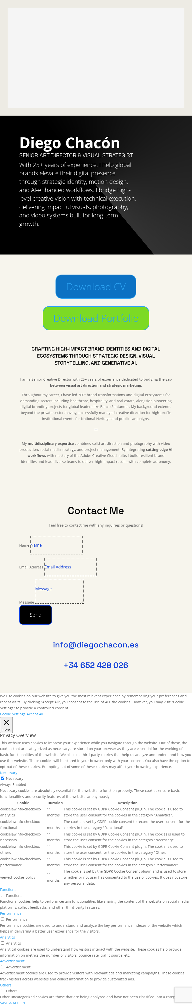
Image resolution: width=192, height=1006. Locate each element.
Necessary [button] (8, 772)
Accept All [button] (35, 714)
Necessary (14, 778)
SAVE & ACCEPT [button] (13, 1002)
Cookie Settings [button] (13, 714)
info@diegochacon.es (96, 645)
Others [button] (6, 985)
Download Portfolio (96, 318)
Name (24, 545)
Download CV (96, 286)
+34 (96, 665)
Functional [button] (9, 889)
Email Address (31, 567)
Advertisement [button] (12, 961)
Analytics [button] (7, 937)
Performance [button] (11, 913)
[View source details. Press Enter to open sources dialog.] (96, 429)
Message (26, 602)
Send (36, 614)
